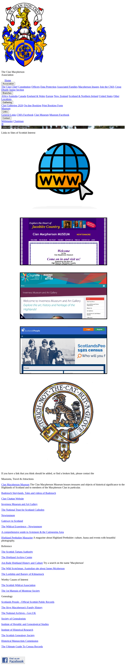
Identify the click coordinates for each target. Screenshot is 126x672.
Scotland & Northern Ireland (83, 96)
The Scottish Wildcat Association (18, 585)
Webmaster (7, 121)
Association (8, 83)
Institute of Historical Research (17, 629)
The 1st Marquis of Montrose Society (20, 590)
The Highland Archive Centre (16, 557)
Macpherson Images (88, 86)
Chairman (18, 121)
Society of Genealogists (13, 618)
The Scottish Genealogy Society (18, 635)
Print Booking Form (52, 105)
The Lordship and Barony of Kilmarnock (22, 574)
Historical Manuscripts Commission (19, 641)
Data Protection (48, 86)
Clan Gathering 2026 (12, 105)
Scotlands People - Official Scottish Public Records (27, 602)
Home (8, 80)
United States (106, 96)
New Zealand (61, 96)
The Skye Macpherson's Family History (21, 607)
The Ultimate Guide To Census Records (22, 646)
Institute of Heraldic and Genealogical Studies (25, 624)
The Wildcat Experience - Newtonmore (21, 526)
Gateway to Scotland (12, 521)
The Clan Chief (9, 86)
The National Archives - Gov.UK (18, 613)
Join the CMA (107, 86)
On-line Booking (32, 105)
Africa (4, 96)
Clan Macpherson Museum (15, 484)
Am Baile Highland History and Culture (22, 563)
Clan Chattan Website (12, 498)
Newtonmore (8, 515)
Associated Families (67, 86)
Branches (7, 93)
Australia (13, 96)
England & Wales (36, 96)
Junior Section (16, 89)
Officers (35, 86)
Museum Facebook (59, 114)
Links (5, 111)
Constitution (24, 86)
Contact (6, 118)
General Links (8, 114)
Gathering (7, 102)
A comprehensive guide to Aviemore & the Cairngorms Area (32, 532)
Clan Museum (41, 114)
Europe (49, 96)
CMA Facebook (25, 114)
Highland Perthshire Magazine (17, 537)
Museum (5, 108)
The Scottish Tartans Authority (17, 551)
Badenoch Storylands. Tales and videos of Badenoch (28, 493)
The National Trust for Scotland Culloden (22, 509)
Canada (22, 96)
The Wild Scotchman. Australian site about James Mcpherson (33, 568)
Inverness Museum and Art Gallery (19, 504)
